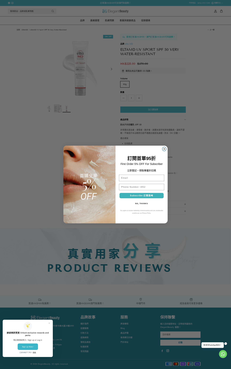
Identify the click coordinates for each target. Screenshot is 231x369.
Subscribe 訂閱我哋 (141, 195)
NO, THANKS (141, 204)
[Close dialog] (164, 149)
